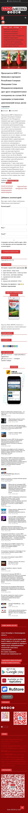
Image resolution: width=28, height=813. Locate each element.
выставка (7, 759)
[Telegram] (17, 346)
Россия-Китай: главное (13, 180)
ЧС (5, 757)
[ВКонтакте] (4, 346)
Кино (24, 748)
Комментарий (6, 206)
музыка (12, 761)
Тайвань (18, 754)
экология (7, 765)
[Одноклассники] (6, 346)
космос (3, 761)
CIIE (22, 746)
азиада (22, 757)
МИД (9, 751)
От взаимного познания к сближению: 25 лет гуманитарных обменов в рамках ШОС (13, 551)
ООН (19, 751)
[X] (10, 346)
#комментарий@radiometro (11, 746)
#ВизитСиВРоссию (6, 741)
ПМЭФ (21, 751)
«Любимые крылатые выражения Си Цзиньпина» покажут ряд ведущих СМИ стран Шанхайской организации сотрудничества (14, 528)
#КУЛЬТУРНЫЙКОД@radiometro (10, 473)
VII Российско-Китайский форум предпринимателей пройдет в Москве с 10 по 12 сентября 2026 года (17, 612)
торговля (24, 763)
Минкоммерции (13, 751)
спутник (15, 763)
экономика (12, 765)
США (14, 754)
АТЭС (6, 748)
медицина (7, 761)
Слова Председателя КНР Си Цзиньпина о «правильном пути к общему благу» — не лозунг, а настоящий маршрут (12, 545)
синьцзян (3, 763)
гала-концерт (13, 759)
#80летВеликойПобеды (16, 739)
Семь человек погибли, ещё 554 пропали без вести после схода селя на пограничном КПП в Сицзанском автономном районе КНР (14, 427)
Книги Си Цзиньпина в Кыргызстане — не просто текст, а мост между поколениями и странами (13, 413)
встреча (3, 759)
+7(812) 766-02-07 (7, 354)
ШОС (8, 757)
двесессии (19, 759)
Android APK (7, 697)
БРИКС (10, 748)
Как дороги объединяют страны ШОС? (12, 557)
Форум (22, 754)
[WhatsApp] (15, 346)
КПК (21, 748)
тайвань (19, 763)
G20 (4, 748)
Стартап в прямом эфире (15, 432)
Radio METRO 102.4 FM (7, 260)
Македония (8, 182)
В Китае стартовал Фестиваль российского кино (16, 562)
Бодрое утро (17, 748)
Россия (9, 754)
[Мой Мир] (8, 346)
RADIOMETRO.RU (7, 637)
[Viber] (12, 346)
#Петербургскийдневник (6, 743)
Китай (4, 751)
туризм (3, 765)
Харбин (2, 757)
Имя (3, 227)
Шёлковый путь (14, 757)
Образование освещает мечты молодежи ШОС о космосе (16, 419)
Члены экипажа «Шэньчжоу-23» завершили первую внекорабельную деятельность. (17, 511)
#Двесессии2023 (15, 741)
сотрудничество (9, 763)
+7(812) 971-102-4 (7, 358)
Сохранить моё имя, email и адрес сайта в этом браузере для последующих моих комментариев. (14, 244)
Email (3, 234)
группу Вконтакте (7, 335)
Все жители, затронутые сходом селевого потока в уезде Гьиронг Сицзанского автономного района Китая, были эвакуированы (12, 597)
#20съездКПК (4, 739)
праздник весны (20, 761)
